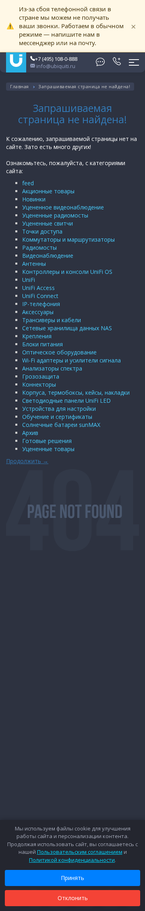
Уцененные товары (48, 449)
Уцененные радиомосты (55, 215)
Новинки (34, 199)
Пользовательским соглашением (79, 851)
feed (28, 183)
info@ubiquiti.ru (55, 66)
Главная (19, 86)
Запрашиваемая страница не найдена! (84, 86)
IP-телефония (41, 304)
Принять (72, 878)
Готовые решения (47, 441)
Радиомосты (39, 247)
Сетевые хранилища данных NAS (67, 328)
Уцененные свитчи (47, 223)
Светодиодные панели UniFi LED (66, 400)
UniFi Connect (40, 296)
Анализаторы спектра (52, 368)
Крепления (37, 336)
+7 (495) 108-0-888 (56, 58)
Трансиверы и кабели (51, 320)
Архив (30, 433)
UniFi (28, 280)
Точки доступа (42, 231)
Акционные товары (48, 191)
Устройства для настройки (59, 408)
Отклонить (73, 898)
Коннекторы (39, 384)
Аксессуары (38, 312)
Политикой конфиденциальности (72, 859)
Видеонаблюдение (47, 255)
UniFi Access (38, 288)
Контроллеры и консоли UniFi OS (67, 271)
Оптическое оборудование (59, 352)
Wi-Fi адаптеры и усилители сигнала (71, 360)
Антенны (34, 263)
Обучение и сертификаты (57, 416)
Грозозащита (40, 376)
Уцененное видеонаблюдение (63, 207)
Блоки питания (42, 344)
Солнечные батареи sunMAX (61, 425)
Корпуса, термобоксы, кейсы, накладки (76, 392)
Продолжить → (27, 461)
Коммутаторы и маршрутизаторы (68, 239)
